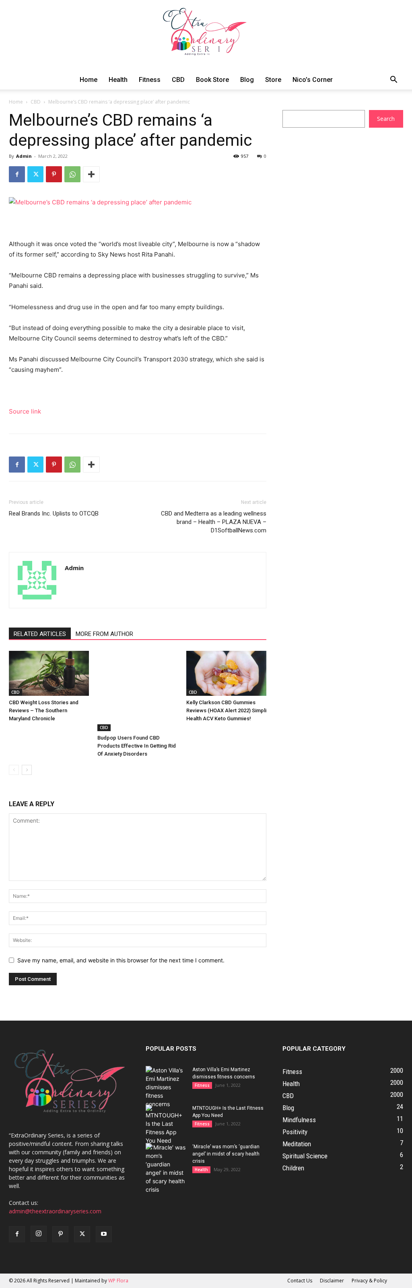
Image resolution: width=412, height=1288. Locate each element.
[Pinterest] (54, 174)
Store (273, 80)
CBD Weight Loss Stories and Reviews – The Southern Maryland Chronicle (43, 710)
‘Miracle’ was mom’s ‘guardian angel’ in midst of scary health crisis (226, 1154)
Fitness (150, 80)
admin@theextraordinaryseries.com (55, 1211)
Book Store (212, 80)
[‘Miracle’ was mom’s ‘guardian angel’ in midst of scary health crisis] (166, 1168)
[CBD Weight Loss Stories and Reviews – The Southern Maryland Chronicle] (49, 673)
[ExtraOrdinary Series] (206, 35)
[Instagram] (39, 1234)
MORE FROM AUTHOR (104, 634)
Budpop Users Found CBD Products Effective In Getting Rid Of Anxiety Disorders (136, 746)
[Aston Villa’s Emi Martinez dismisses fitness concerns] (166, 1087)
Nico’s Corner (313, 80)
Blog (247, 80)
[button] (393, 80)
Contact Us (299, 1280)
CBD (178, 80)
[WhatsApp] (72, 174)
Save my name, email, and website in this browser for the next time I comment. (121, 960)
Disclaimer (332, 1280)
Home (88, 80)
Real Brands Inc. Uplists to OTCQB (54, 513)
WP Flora (118, 1280)
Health (118, 80)
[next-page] (27, 770)
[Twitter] (35, 174)
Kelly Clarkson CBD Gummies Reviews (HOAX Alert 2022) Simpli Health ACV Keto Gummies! (226, 710)
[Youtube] (104, 1234)
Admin (24, 156)
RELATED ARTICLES (40, 634)
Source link (25, 411)
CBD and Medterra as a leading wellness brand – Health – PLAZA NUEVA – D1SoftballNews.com (213, 522)
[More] (91, 174)
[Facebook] (17, 174)
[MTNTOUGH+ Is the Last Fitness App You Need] (166, 1125)
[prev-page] (14, 770)
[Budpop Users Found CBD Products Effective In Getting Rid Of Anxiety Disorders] (137, 691)
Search (386, 118)
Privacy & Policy (369, 1280)
